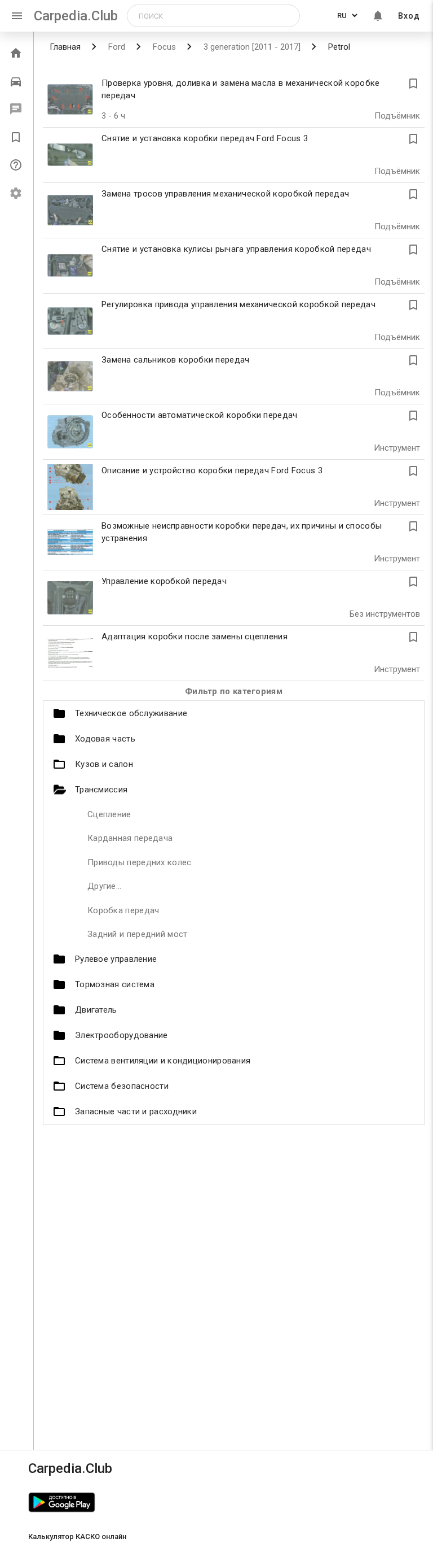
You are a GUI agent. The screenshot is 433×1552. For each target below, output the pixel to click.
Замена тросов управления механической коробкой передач (225, 194)
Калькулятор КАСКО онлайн (77, 1536)
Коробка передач (123, 910)
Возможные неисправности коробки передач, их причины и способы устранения (241, 532)
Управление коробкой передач (164, 581)
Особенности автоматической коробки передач (199, 415)
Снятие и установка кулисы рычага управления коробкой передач (236, 249)
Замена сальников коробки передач (175, 360)
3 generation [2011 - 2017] (251, 47)
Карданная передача (130, 838)
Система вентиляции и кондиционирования (162, 1061)
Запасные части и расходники (136, 1111)
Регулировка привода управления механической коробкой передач (238, 304)
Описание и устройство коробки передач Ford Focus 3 (211, 470)
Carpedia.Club (76, 16)
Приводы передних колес (139, 862)
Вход (409, 15)
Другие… (104, 886)
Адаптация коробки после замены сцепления (194, 636)
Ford (115, 47)
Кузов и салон (104, 764)
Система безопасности (122, 1086)
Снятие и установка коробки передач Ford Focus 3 (204, 138)
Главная (65, 47)
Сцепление (109, 814)
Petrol (338, 47)
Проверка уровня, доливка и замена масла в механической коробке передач (240, 89)
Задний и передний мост (137, 934)
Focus (163, 47)
